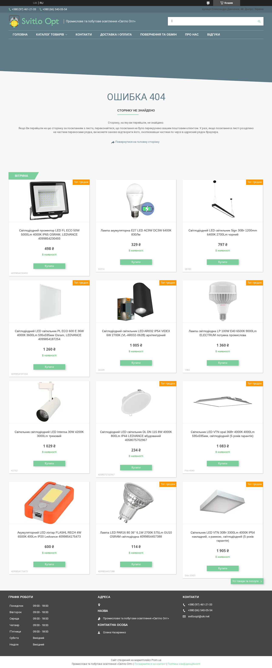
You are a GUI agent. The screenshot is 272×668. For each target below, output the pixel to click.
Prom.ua (156, 660)
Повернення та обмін (158, 34)
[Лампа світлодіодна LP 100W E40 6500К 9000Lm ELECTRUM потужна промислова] (223, 301)
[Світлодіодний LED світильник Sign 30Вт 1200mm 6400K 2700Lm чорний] (223, 201)
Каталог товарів (50, 34)
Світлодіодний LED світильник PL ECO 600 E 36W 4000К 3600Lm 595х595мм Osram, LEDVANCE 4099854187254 (49, 335)
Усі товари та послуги (245, 581)
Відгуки (213, 34)
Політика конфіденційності (184, 663)
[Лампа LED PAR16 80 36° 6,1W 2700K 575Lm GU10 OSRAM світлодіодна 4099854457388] (136, 503)
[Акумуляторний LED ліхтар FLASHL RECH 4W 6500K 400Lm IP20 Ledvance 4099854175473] (49, 503)
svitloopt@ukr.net (199, 616)
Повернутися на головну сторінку (137, 141)
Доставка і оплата (116, 34)
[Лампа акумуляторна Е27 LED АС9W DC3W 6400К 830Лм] (136, 201)
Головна (20, 34)
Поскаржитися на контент (150, 663)
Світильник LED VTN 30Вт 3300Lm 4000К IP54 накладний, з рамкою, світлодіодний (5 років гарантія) (223, 536)
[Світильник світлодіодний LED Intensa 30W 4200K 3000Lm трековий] (49, 402)
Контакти (84, 34)
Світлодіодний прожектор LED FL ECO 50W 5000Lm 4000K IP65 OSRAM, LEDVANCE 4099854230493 (49, 234)
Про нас (192, 34)
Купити (49, 266)
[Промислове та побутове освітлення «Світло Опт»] (34, 21)
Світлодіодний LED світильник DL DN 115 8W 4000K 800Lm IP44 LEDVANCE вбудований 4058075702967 (136, 436)
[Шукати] (259, 21)
